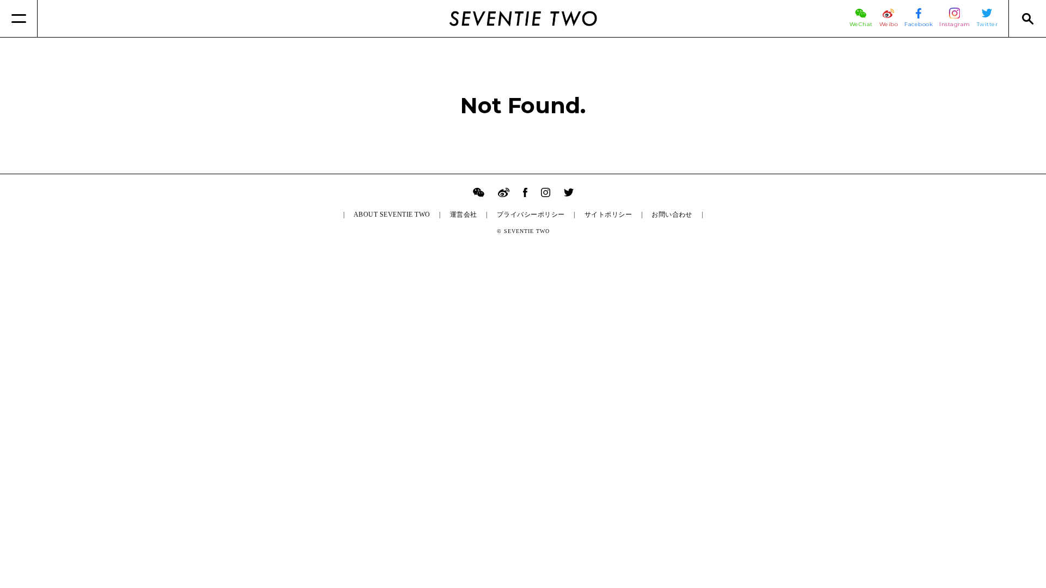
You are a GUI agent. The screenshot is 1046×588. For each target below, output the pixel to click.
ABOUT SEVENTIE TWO (392, 214)
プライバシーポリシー (531, 214)
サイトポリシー (608, 214)
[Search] (1027, 18)
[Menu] (19, 18)
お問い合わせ (672, 214)
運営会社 (463, 214)
